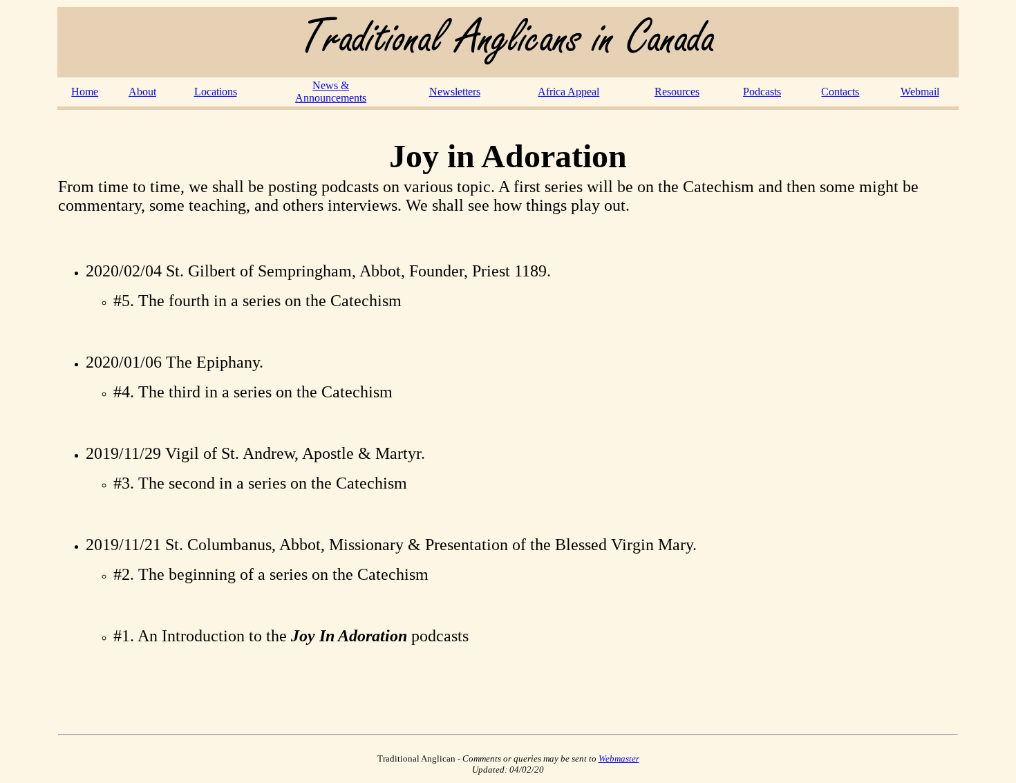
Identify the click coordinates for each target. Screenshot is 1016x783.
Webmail (920, 91)
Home (84, 91)
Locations (215, 91)
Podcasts (762, 91)
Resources (677, 91)
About (142, 91)
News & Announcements (330, 91)
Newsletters (454, 91)
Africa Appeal (568, 91)
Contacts (840, 91)
